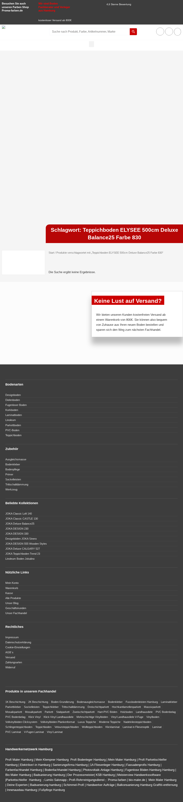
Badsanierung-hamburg (45, 785)
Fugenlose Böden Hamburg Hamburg (150, 770)
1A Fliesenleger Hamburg (107, 765)
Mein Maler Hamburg (122, 759)
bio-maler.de (136, 780)
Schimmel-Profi (73, 785)
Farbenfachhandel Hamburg (24, 770)
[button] (91, 44)
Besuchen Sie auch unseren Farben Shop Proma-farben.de (15, 7)
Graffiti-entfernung (165, 785)
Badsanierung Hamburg (50, 775)
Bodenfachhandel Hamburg (63, 770)
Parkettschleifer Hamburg (23, 780)
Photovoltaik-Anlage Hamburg (103, 770)
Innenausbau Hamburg (22, 790)
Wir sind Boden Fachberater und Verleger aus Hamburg (54, 7)
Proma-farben (117, 780)
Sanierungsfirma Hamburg (70, 765)
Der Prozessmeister (80, 775)
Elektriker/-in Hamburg (35, 765)
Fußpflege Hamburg (52, 789)
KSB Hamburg (106, 775)
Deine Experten (17, 785)
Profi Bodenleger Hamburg (88, 759)
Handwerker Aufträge (100, 785)
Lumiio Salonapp (55, 780)
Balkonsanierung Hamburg (134, 785)
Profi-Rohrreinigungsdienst (87, 780)
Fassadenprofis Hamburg (143, 765)
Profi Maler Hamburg (19, 759)
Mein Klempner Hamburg (52, 759)
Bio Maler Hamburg (18, 775)
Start (51, 252)
